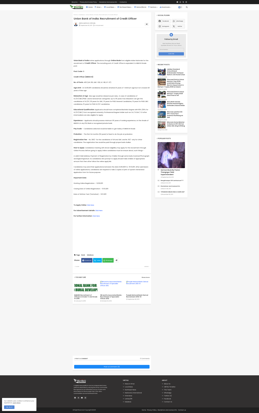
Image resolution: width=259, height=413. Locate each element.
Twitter (98, 260)
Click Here (90, 205)
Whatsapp (109, 260)
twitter (180, 26)
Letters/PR (128, 399)
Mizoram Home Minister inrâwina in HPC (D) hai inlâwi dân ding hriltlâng (176, 124)
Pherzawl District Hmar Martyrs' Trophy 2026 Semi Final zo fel (175, 93)
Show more (146, 277)
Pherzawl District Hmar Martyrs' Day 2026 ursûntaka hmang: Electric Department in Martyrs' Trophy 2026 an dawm (171, 83)
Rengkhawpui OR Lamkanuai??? (172, 180)
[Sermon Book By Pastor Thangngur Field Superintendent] (171, 155)
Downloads (166, 7)
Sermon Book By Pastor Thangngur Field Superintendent (170, 172)
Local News (110, 7)
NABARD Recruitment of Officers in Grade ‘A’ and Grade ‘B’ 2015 (85, 296)
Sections (153, 7)
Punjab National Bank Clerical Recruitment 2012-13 (137, 296)
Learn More (16, 403)
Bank (83, 255)
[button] (187, 7)
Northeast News (125, 7)
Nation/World (141, 7)
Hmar (98, 7)
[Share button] (116, 260)
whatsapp (179, 21)
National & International (133, 393)
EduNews (82, 15)
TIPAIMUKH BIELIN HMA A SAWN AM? (173, 192)
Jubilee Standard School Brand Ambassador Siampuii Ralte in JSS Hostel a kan (176, 72)
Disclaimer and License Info (108, 2)
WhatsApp (167, 393)
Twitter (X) (168, 396)
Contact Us (168, 402)
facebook (165, 21)
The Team (167, 390)
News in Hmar (130, 384)
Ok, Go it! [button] (9, 407)
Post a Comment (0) (112, 367)
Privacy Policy (152, 410)
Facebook (88, 260)
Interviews (128, 396)
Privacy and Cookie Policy (88, 2)
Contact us (123, 2)
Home (90, 7)
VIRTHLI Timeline (169, 387)
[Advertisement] (114, 43)
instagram (165, 26)
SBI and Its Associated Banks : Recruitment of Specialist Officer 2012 (111, 296)
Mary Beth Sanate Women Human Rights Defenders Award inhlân (176, 103)
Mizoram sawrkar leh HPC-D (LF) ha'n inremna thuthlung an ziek (175, 114)
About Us (75, 2)
